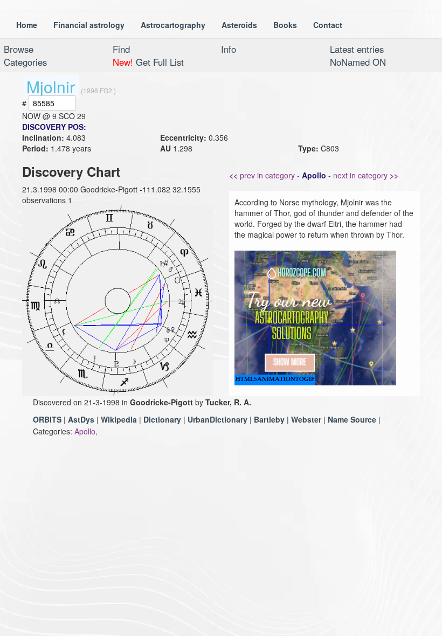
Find (121, 49)
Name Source (352, 419)
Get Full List (148, 62)
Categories (25, 62)
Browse (18, 49)
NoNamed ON (358, 62)
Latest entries (357, 49)
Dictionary (162, 419)
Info (228, 49)
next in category (365, 175)
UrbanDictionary (217, 419)
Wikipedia (119, 419)
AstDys (81, 419)
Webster (306, 419)
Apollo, (86, 431)
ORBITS (47, 419)
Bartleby (269, 419)
